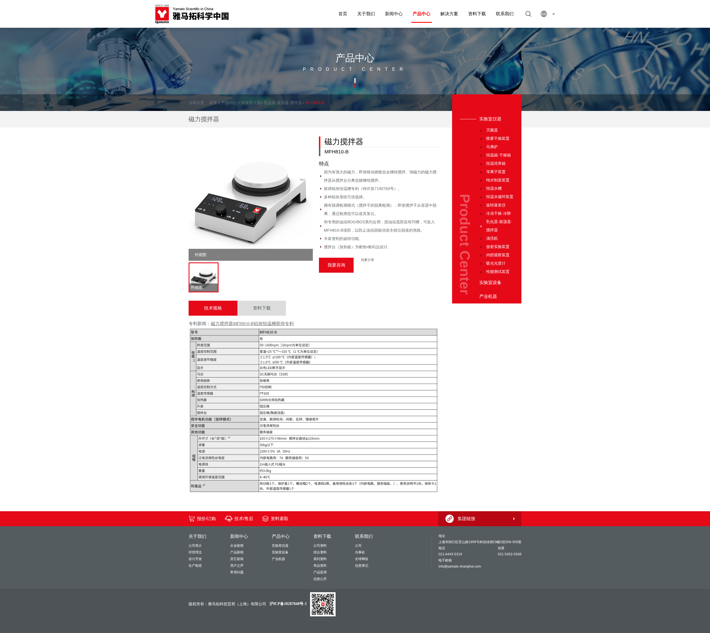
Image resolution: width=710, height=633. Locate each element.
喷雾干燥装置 (497, 138)
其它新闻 (237, 559)
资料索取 (279, 518)
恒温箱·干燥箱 (498, 155)
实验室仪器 (251, 102)
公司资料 (320, 546)
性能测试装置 (497, 271)
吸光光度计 (496, 263)
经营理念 (195, 552)
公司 (358, 546)
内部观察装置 (497, 255)
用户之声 (237, 566)
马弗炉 (492, 147)
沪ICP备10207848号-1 (288, 604)
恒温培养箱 (496, 163)
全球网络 (361, 559)
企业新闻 (237, 546)
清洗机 (492, 238)
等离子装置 (496, 171)
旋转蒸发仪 (496, 205)
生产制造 (195, 566)
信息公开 (320, 579)
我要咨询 (336, 265)
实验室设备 (490, 282)
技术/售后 (243, 518)
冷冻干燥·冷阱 (498, 213)
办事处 (360, 552)
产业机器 (488, 296)
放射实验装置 (497, 246)
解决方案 (449, 13)
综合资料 (320, 552)
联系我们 (505, 13)
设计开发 (195, 559)
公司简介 (195, 546)
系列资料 (320, 559)
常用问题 (237, 572)
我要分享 (367, 260)
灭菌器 (492, 130)
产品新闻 (237, 552)
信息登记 (361, 566)
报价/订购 (206, 518)
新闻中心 (394, 13)
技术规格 (213, 308)
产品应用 (320, 572)
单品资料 (320, 566)
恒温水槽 (494, 188)
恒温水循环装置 (499, 196)
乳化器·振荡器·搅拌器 (283, 102)
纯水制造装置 (497, 180)
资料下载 (477, 13)
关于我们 (366, 13)
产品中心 (421, 13)
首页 (342, 13)
